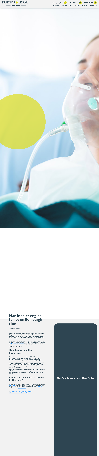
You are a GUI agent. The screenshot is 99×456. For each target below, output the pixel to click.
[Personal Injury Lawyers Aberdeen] (15, 4)
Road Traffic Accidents (74, 5)
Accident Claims (56, 5)
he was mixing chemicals (17, 343)
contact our (39, 386)
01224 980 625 (72, 2)
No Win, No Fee (93, 5)
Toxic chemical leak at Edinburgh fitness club (21, 391)
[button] (95, 2)
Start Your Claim (88, 2)
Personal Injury (84, 5)
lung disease (12, 385)
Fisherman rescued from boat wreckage (19, 393)
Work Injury (64, 5)
